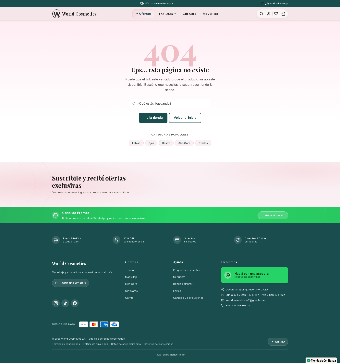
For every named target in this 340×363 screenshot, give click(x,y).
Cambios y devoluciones (188, 297)
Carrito (129, 297)
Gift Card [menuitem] (189, 14)
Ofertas (203, 143)
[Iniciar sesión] (268, 13)
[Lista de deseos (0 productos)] (276, 13)
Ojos (151, 143)
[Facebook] (75, 303)
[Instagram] (56, 303)
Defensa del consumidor (158, 344)
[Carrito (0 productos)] (283, 13)
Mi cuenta (179, 276)
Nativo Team (177, 354)
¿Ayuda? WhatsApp (276, 3)
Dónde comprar (182, 283)
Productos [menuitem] (165, 14)
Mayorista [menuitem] (210, 14)
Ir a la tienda (153, 118)
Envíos (177, 290)
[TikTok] (65, 303)
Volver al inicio (185, 118)
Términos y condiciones (66, 344)
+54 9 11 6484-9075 (238, 305)
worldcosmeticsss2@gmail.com (245, 300)
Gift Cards (131, 290)
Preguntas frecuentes (186, 270)
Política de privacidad (95, 344)
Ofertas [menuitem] (145, 14)
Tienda (129, 270)
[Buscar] (261, 13)
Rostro (166, 143)
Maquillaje (131, 276)
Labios (136, 143)
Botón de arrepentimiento (126, 344)
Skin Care (184, 143)
